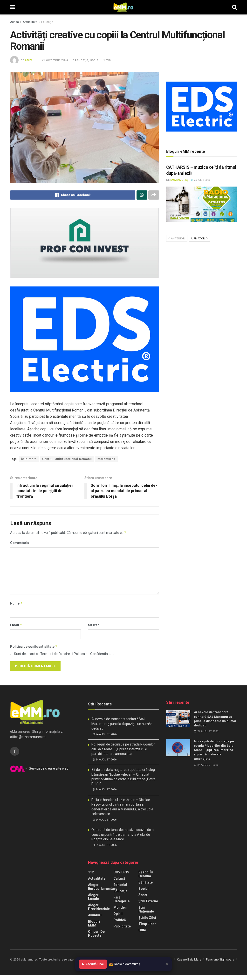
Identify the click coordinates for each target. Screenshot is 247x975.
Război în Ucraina (145, 874)
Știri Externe (148, 901)
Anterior (177, 238)
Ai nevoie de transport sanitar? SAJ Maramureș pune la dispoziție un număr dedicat (121, 723)
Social (94, 60)
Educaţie (47, 22)
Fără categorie (121, 899)
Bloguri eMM (94, 923)
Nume (16, 603)
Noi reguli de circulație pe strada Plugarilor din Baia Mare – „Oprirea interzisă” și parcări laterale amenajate (123, 749)
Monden (120, 907)
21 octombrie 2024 (55, 60)
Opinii (118, 914)
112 (91, 872)
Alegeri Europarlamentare (102, 887)
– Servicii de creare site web (47, 768)
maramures (106, 459)
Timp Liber (147, 924)
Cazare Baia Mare (189, 959)
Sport (142, 895)
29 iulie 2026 (201, 179)
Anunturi (95, 915)
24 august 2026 (106, 734)
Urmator (198, 238)
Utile (142, 930)
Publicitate (122, 926)
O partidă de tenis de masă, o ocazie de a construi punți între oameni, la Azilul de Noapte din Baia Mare (122, 834)
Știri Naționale (146, 909)
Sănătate (145, 882)
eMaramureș (179, 179)
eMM (29, 60)
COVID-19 (121, 872)
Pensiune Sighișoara (220, 959)
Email (16, 625)
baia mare (29, 459)
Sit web (93, 625)
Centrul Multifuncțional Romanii (67, 459)
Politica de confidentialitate (34, 646)
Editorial (120, 885)
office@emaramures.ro (28, 737)
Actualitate (30, 22)
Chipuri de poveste (96, 933)
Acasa (14, 22)
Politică (119, 920)
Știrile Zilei (147, 917)
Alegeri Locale (94, 897)
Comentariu (19, 543)
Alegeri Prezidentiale (99, 907)
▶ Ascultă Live (93, 964)
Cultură (119, 878)
